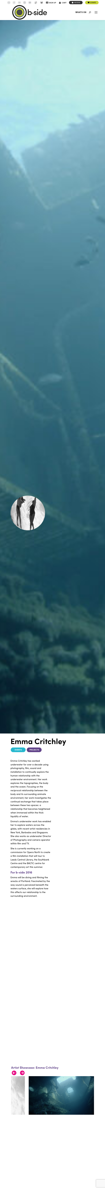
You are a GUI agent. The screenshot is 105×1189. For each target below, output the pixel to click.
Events (18, 750)
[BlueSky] (41, 2)
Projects (34, 750)
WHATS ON (80, 12)
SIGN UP (52, 2)
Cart (64, 2)
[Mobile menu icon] (96, 12)
